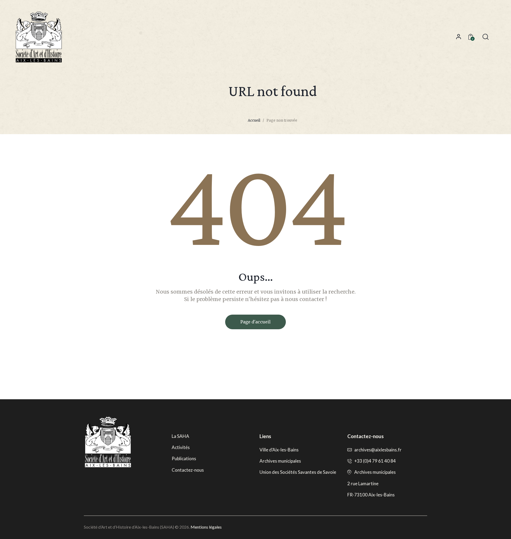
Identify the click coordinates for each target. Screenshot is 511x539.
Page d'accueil (255, 321)
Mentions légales (206, 526)
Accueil (254, 120)
